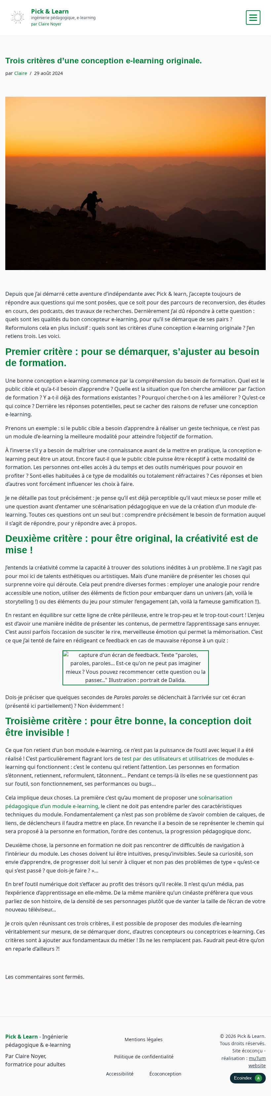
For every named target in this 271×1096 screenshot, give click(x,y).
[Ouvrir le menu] (253, 17)
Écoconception (165, 1074)
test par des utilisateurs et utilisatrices (169, 758)
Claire (20, 73)
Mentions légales (144, 1039)
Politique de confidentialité (144, 1056)
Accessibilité (120, 1074)
